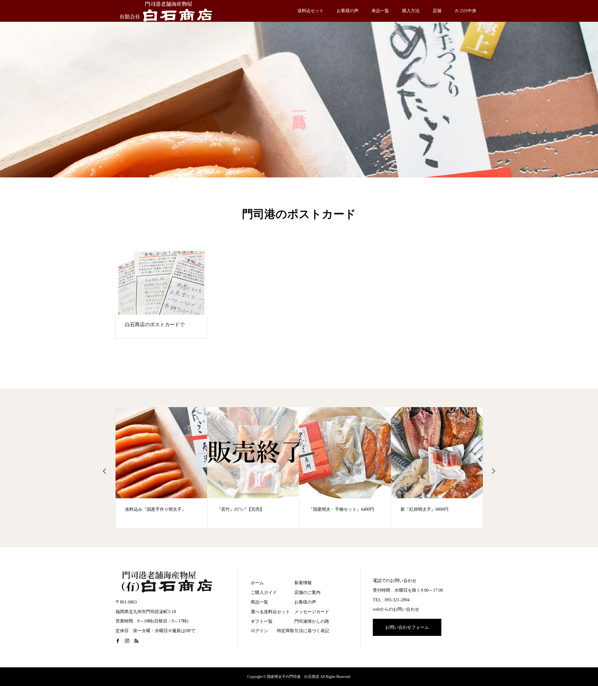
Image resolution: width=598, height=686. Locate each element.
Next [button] (493, 471)
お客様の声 (347, 10)
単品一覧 (380, 10)
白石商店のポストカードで (155, 324)
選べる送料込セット (270, 611)
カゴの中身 (465, 10)
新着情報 (303, 582)
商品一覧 (259, 602)
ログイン (259, 630)
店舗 (437, 10)
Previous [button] (105, 471)
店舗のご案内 (307, 592)
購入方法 (411, 10)
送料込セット (310, 10)
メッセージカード (311, 611)
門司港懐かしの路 (311, 621)
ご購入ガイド (264, 592)
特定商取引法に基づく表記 (303, 630)
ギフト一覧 (262, 621)
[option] (161, 468)
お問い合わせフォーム (407, 627)
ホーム (257, 582)
